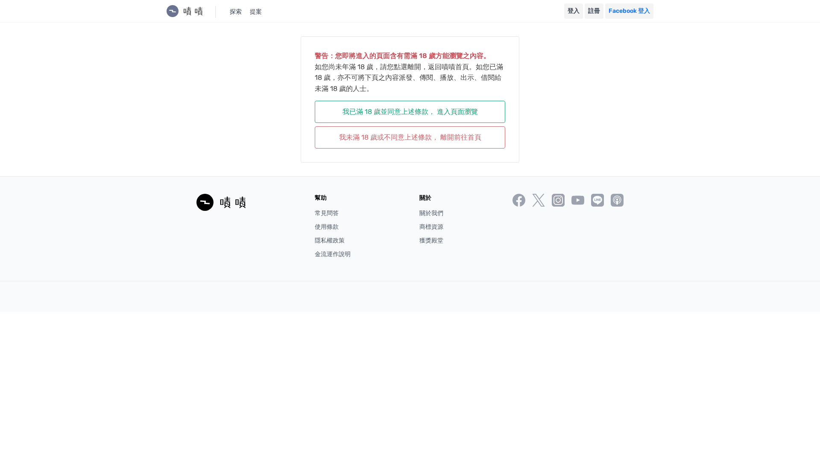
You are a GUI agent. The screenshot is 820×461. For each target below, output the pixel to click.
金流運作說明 (333, 254)
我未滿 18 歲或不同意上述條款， (410, 137)
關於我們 (431, 213)
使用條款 (327, 226)
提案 (256, 11)
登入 (574, 11)
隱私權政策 (330, 240)
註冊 (594, 11)
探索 (236, 11)
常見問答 (327, 213)
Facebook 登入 (629, 11)
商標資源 (431, 226)
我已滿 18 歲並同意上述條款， (410, 112)
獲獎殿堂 (431, 240)
